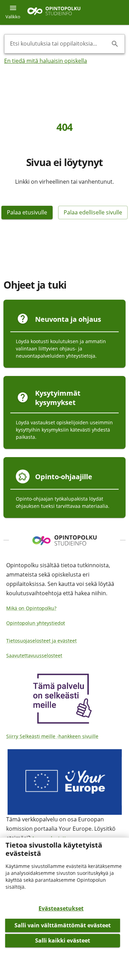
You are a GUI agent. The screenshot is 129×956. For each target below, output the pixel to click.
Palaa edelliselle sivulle (93, 212)
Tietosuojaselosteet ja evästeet (41, 640)
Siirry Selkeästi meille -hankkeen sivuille (52, 736)
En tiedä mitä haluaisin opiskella (45, 61)
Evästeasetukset (61, 908)
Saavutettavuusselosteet (34, 655)
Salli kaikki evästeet (62, 940)
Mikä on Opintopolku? (31, 608)
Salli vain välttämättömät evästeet (62, 925)
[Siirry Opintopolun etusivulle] (53, 13)
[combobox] (59, 43)
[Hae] (115, 44)
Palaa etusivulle (27, 212)
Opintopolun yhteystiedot (35, 623)
